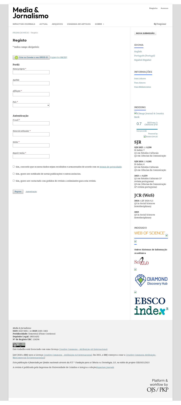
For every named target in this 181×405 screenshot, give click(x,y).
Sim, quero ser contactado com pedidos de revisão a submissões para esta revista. (55, 180)
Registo (153, 8)
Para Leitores (140, 78)
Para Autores (140, 82)
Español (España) (142, 60)
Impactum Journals (105, 367)
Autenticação (31, 191)
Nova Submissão (145, 33)
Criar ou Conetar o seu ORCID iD (33, 57)
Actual (43, 24)
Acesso (164, 8)
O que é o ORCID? (58, 57)
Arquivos (57, 24)
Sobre (99, 24)
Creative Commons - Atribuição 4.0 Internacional (83, 349)
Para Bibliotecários (142, 87)
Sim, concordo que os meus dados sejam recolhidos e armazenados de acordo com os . (68, 166)
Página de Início (21, 32)
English (138, 51)
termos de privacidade (111, 166)
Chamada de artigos (79, 24)
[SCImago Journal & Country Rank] (151, 117)
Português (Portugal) (144, 55)
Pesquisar (161, 24)
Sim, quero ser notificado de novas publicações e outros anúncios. (48, 173)
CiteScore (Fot (151, 124)
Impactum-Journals (24, 24)
